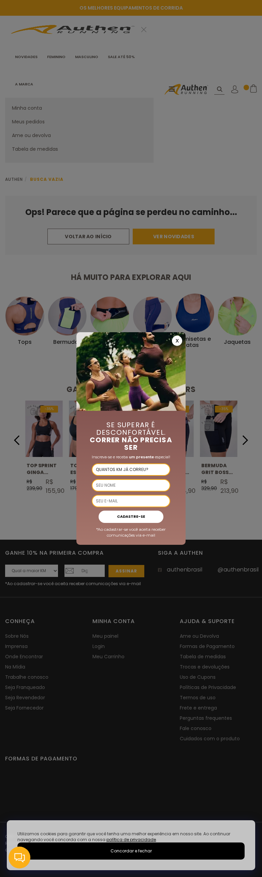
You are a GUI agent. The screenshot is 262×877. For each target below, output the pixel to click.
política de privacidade (131, 839)
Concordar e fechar (131, 851)
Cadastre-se (131, 516)
